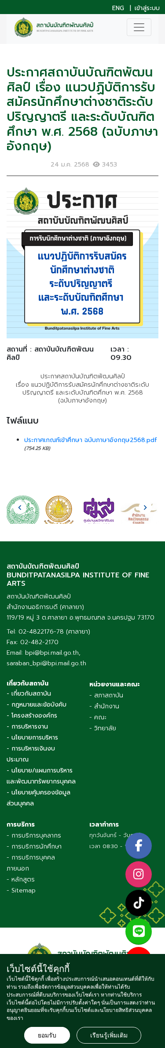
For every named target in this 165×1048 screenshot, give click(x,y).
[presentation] (19, 507)
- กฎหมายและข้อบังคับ (36, 704)
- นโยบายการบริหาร (32, 737)
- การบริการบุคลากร (34, 835)
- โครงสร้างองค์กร (32, 715)
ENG (118, 8)
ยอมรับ (47, 1035)
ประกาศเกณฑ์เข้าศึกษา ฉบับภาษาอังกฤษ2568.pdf (90, 440)
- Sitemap (21, 890)
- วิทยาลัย (102, 728)
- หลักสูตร (21, 879)
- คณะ (97, 717)
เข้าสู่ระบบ (147, 8)
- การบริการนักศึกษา (34, 846)
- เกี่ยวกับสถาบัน (29, 693)
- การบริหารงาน (27, 726)
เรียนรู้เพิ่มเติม (109, 1035)
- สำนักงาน (104, 706)
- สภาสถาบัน (106, 695)
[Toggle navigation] (139, 27)
